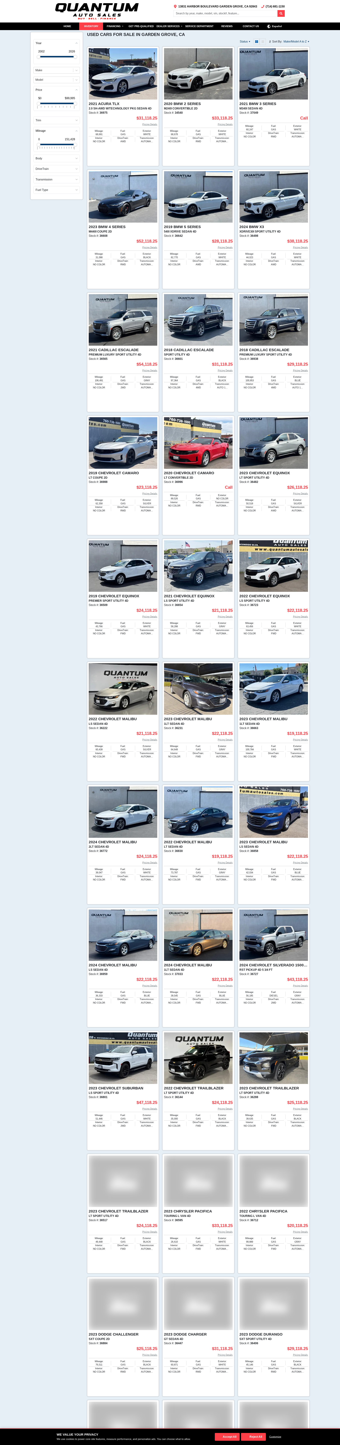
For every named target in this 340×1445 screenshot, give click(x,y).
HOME (67, 26)
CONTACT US (251, 26)
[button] (281, 13)
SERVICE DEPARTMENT (199, 26)
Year (38, 43)
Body (39, 158)
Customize (275, 1436)
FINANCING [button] (115, 26)
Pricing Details (149, 124)
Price (39, 89)
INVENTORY (91, 26)
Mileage (41, 130)
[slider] (38, 57)
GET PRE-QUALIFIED (141, 26)
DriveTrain (42, 169)
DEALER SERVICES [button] (169, 26)
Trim (38, 120)
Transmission (44, 179)
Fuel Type (42, 189)
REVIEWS (227, 26)
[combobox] (35, 70)
